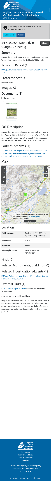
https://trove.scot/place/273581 (13, 289)
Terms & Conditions (25, 455)
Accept (20, 35)
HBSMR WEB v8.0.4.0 (30, 469)
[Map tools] (4, 181)
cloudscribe (26, 471)
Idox (30, 466)
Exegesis (22, 466)
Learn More (9, 35)
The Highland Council (32, 478)
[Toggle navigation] (46, 10)
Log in (25, 474)
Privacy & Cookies (25, 458)
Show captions (9, 98)
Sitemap (25, 461)
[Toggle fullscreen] (46, 168)
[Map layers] (4, 169)
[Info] (4, 177)
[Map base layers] (4, 173)
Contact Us (25, 452)
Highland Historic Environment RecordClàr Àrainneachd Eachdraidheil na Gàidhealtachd (23, 15)
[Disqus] (25, 346)
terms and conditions (34, 216)
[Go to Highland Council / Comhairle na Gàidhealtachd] (11, 5)
